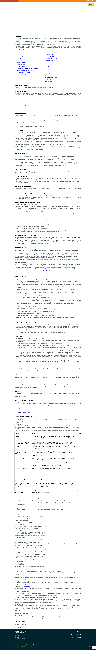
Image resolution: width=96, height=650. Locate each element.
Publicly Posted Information (22, 66)
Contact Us (79, 634)
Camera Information (21, 62)
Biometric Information (21, 60)
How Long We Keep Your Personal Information (54, 66)
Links (46, 71)
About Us (74, 4)
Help (84, 0)
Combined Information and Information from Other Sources (29, 68)
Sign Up (91, 4)
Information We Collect (21, 52)
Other (47, 64)
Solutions (50, 4)
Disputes (46, 75)
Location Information (21, 64)
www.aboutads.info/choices (23, 270)
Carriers (72, 634)
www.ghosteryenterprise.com (58, 270)
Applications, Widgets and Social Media (24, 72)
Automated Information (21, 56)
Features (55, 4)
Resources (68, 4)
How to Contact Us (48, 79)
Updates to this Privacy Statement (51, 77)
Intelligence (61, 4)
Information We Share (49, 52)
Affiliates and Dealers (50, 54)
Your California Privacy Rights (50, 81)
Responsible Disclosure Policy (65, 645)
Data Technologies (20, 58)
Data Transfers (48, 69)
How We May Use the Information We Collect (26, 70)
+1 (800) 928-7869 (17, 641)
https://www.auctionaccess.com (61, 302)
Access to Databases (50, 60)
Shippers (72, 631)
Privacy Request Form (36, 348)
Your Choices (47, 67)
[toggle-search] (78, 4)
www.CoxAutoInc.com (34, 282)
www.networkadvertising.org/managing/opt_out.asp (39, 270)
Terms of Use (73, 645)
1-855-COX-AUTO (90, 0)
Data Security (47, 73)
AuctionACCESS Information (51, 62)
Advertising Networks (21, 74)
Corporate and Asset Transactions (52, 58)
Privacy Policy (79, 645)
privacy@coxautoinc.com (25, 412)
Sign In (83, 4)
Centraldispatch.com (22, 620)
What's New (79, 0)
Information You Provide (22, 54)
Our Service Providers (50, 56)
